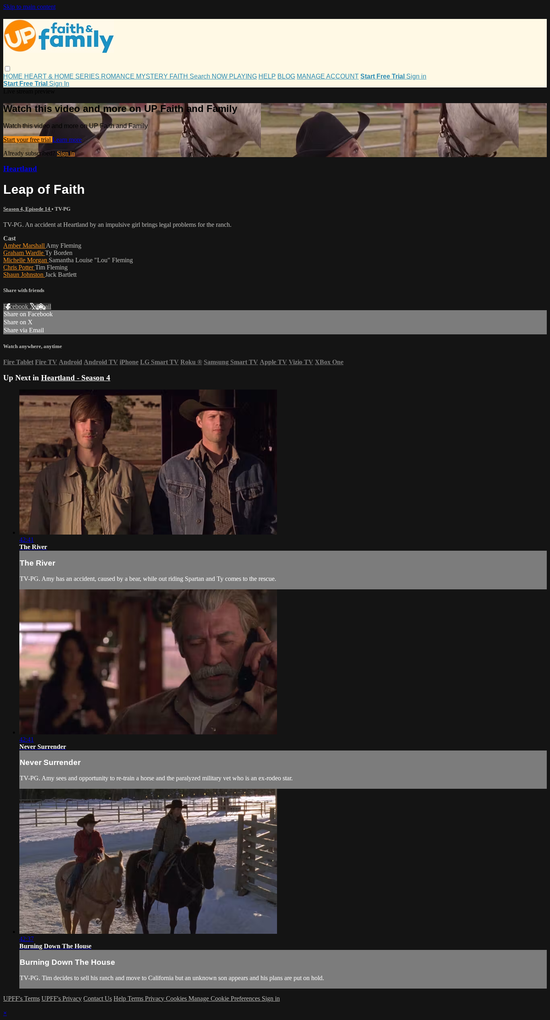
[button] (7, 68)
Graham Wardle (24, 252)
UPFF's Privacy (61, 998)
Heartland (20, 168)
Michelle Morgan (26, 260)
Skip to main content (29, 6)
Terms (136, 998)
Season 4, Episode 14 (27, 209)
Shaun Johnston (24, 274)
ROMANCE (118, 76)
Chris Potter (19, 267)
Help (121, 998)
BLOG (286, 76)
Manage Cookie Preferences (225, 998)
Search (201, 76)
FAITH (180, 76)
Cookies (177, 998)
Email (43, 306)
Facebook (16, 306)
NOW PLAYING (234, 76)
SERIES (88, 76)
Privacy (155, 998)
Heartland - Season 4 (75, 377)
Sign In (59, 83)
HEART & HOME (49, 76)
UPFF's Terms (21, 998)
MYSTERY (153, 76)
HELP (267, 76)
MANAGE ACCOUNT (328, 76)
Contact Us (97, 998)
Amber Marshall (24, 245)
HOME (13, 76)
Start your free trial (27, 139)
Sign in (416, 76)
